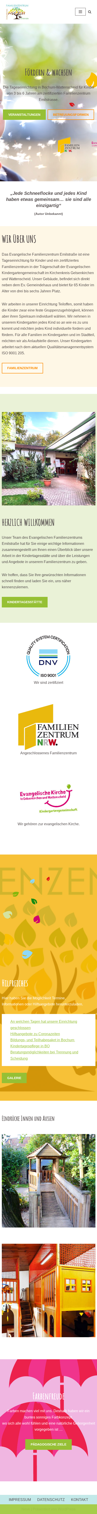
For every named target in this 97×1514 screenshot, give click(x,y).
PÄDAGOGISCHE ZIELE (48, 1444)
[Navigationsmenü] (80, 12)
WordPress (67, 1509)
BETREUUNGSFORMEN (71, 114)
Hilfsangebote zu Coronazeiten (35, 1034)
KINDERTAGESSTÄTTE (24, 602)
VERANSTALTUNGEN (24, 114)
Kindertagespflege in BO (30, 1046)
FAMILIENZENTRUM (22, 368)
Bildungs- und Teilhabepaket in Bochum (42, 1040)
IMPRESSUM (20, 1500)
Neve (25, 1509)
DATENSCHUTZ (51, 1500)
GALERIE (14, 1078)
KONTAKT (79, 1500)
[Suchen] (89, 12)
